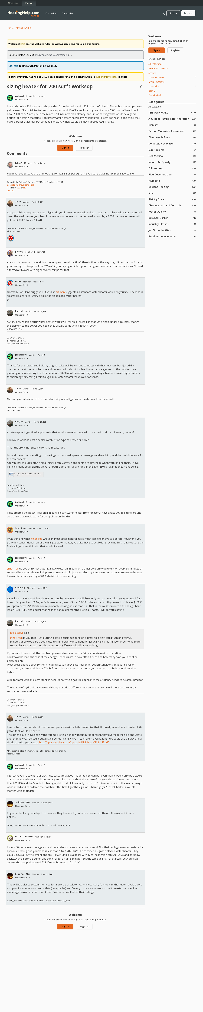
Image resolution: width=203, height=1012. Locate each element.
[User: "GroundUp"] (10, 589)
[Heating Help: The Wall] (23, 13)
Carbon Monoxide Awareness (172, 131)
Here (22, 43)
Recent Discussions (158, 68)
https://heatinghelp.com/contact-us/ (53, 54)
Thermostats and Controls (172, 205)
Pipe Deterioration (172, 174)
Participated (154, 95)
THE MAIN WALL (172, 112)
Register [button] (84, 147)
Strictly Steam (172, 199)
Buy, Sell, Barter (172, 217)
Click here (13, 65)
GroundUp (20, 587)
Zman (18, 201)
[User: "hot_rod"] (10, 313)
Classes (10, 190)
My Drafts (172, 86)
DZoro (18, 281)
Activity (152, 72)
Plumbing (172, 180)
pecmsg (19, 251)
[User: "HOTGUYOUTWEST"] (10, 838)
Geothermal (172, 155)
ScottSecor (20, 528)
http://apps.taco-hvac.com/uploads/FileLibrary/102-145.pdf (74, 742)
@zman (60, 292)
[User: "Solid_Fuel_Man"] (10, 804)
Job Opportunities (172, 230)
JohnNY (19, 163)
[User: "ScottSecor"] (10, 530)
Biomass (172, 125)
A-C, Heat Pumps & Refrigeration (172, 118)
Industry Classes (172, 224)
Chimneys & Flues (172, 137)
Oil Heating (172, 168)
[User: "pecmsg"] (10, 253)
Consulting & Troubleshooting (20, 185)
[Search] (163, 13)
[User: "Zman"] (10, 203)
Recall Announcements (172, 236)
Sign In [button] (65, 147)
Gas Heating (172, 149)
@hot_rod (36, 538)
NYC (18, 187)
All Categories (155, 63)
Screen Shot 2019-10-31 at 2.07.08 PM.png (28, 473)
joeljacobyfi (21, 96)
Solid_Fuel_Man (22, 802)
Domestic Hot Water (172, 143)
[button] (142, 87)
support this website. (106, 76)
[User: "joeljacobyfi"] (10, 98)
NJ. (24, 187)
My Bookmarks (172, 77)
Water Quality (172, 211)
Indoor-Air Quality (172, 162)
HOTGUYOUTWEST (24, 836)
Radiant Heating (172, 186)
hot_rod (19, 311)
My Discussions (156, 81)
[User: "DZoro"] (10, 238)
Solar (172, 193)
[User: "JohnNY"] (10, 164)
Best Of (152, 90)
